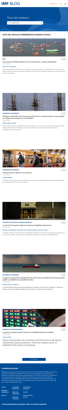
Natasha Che (21, 230)
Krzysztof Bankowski (9, 230)
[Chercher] (61, 4)
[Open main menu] (65, 4)
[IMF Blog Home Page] (11, 3)
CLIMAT (3, 387)
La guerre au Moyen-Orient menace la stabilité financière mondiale (27, 332)
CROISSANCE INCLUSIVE (27, 388)
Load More (34, 359)
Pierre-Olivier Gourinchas (10, 285)
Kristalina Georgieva (9, 67)
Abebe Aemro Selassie (9, 123)
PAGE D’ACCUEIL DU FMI (28, 396)
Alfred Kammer (7, 178)
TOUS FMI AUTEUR (14, 23)
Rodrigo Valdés (42, 230)
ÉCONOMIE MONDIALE (15, 388)
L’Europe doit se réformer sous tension (17, 173)
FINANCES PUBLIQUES (15, 398)
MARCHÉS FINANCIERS (15, 393)
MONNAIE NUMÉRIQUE (5, 391)
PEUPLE (25, 392)
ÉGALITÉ (3, 395)
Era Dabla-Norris (31, 230)
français (52, 4)
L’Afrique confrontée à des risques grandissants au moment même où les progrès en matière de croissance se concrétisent (33, 117)
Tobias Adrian (7, 337)
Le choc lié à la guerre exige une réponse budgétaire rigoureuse (26, 225)
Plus (20, 382)
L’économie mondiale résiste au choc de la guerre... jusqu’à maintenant (29, 62)
